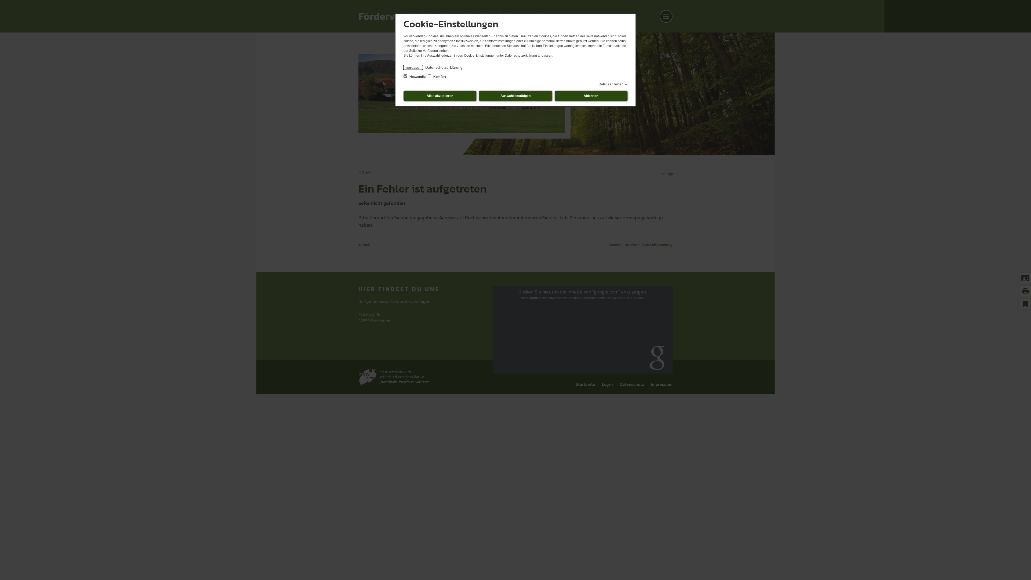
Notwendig (417, 77)
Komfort (439, 77)
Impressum (413, 67)
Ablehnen (591, 96)
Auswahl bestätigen (515, 96)
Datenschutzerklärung (444, 67)
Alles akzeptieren (440, 96)
